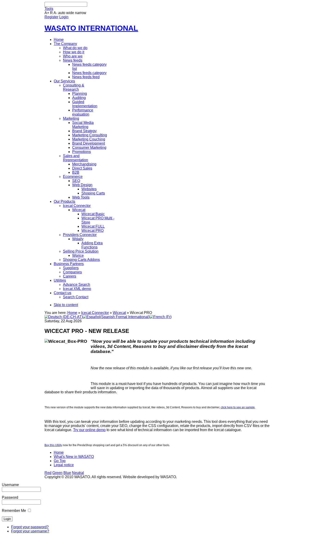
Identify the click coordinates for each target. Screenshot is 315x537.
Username (10, 485)
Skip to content (66, 305)
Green (57, 473)
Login (63, 17)
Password (10, 497)
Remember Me (14, 511)
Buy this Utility (53, 445)
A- (55, 13)
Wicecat (119, 313)
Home (72, 313)
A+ (47, 13)
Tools (49, 9)
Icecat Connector (95, 313)
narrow (80, 13)
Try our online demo (89, 430)
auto (61, 13)
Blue (67, 473)
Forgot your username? (30, 531)
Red (48, 473)
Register (51, 17)
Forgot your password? (30, 527)
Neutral (78, 473)
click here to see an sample (238, 407)
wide (70, 13)
